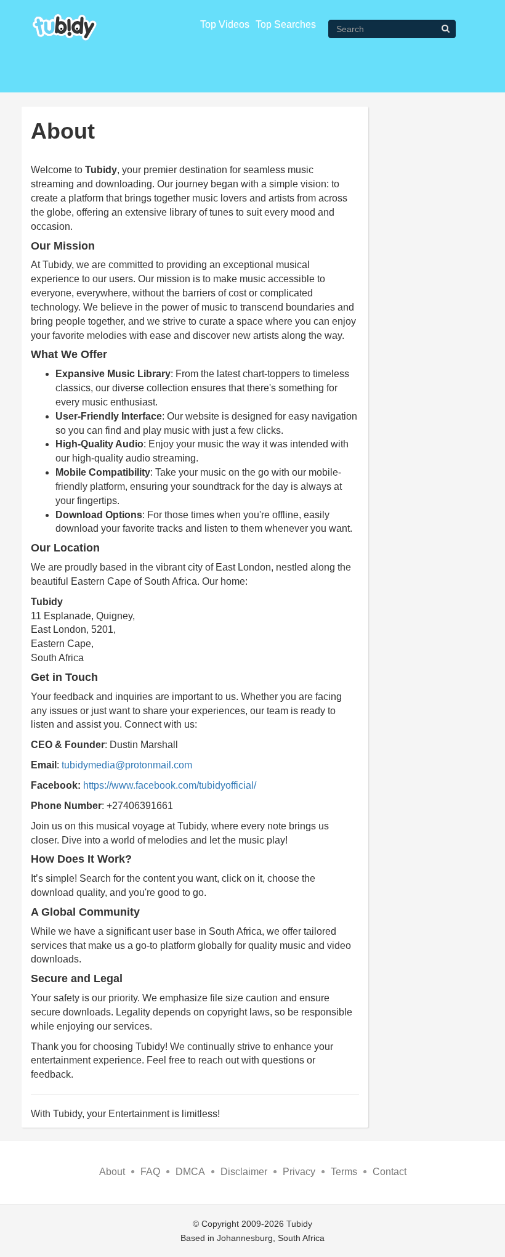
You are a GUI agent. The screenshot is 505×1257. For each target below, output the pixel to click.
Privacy (299, 1171)
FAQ (150, 1171)
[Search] (445, 28)
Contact (389, 1171)
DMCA (190, 1171)
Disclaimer (243, 1171)
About (112, 1171)
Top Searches (286, 24)
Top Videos (224, 24)
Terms (344, 1171)
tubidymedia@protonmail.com (127, 765)
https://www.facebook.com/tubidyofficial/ (169, 785)
